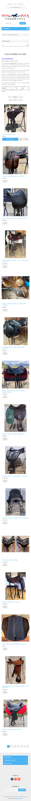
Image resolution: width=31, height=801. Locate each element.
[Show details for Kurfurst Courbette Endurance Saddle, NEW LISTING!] (15, 288)
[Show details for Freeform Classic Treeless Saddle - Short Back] (15, 460)
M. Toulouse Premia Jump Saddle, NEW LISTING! (13, 347)
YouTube (19, 779)
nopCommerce (19, 798)
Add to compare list (20, 139)
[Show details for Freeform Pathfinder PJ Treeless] (15, 586)
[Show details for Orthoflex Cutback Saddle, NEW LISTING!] (15, 160)
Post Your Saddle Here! (8, 134)
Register (10, 4)
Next (24, 746)
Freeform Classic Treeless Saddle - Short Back (15, 476)
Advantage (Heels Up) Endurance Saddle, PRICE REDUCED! (15, 686)
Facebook (12, 779)
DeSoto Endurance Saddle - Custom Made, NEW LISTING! (15, 261)
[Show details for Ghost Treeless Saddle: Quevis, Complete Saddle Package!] (15, 374)
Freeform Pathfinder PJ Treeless (11, 602)
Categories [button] (6, 28)
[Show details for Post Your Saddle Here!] (15, 118)
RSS (15, 779)
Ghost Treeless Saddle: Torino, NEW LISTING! (14, 218)
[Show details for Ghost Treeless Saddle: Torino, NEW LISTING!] (15, 202)
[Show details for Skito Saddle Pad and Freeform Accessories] (15, 628)
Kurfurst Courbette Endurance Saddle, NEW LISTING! (14, 304)
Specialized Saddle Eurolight (10, 560)
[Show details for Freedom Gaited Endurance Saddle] (15, 713)
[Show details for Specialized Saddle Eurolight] (15, 544)
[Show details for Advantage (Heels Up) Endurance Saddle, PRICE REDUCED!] (15, 670)
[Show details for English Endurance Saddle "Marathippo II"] (15, 418)
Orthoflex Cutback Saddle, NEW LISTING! (13, 176)
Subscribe (22, 790)
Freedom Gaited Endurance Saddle (11, 729)
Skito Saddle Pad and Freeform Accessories (14, 644)
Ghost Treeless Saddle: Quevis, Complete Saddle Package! (13, 391)
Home (4, 34)
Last (28, 746)
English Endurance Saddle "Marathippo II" (13, 434)
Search (23, 23)
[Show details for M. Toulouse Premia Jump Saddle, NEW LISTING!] (15, 331)
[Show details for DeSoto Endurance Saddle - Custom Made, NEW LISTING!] (15, 244)
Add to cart (10, 139)
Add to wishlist (26, 139)
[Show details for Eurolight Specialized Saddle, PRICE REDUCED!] (15, 502)
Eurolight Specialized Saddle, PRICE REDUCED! (15, 518)
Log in (15, 4)
